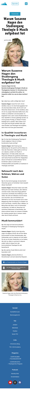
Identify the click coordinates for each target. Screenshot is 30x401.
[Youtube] (10, 382)
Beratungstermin (15, 315)
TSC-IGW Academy (15, 347)
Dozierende (15, 14)
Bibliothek (15, 328)
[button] (26, 3)
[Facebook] (20, 382)
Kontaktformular (15, 312)
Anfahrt (15, 325)
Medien (15, 331)
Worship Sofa (15, 373)
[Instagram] (15, 382)
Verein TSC (15, 334)
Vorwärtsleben (15, 376)
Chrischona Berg (15, 344)
